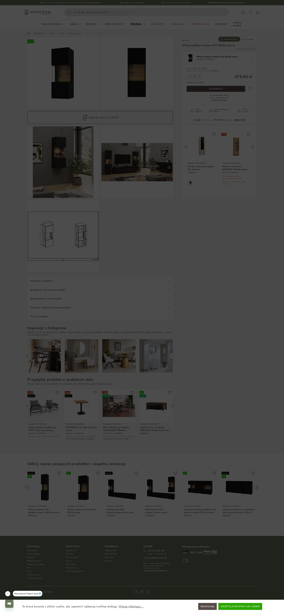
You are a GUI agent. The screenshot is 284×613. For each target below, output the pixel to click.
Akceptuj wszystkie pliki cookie (240, 606)
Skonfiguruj (207, 606)
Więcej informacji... (131, 606)
